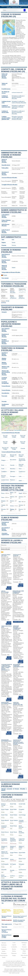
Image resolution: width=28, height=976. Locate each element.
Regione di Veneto (5, 6)
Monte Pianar (13, 826)
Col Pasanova (22, 869)
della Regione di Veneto (20, 26)
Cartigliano (4, 471)
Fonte (2, 468)
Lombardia (14, 947)
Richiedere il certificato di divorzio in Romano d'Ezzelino (18, 112)
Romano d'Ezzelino (21, 20)
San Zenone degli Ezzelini (22, 459)
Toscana (24, 947)
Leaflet (7, 430)
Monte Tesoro (13, 832)
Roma (2, 493)
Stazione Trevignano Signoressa (13, 839)
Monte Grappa (5, 809)
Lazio (14, 942)
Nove (20, 468)
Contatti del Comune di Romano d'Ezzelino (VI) (13, 70)
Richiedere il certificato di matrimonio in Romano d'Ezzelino (18, 107)
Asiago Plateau (14, 852)
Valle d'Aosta (24, 955)
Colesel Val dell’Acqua (21, 839)
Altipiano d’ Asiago (21, 847)
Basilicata (3, 945)
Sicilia (24, 944)
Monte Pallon (13, 809)
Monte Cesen (22, 858)
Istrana (12, 859)
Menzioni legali (9, 969)
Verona (12, 505)
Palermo (12, 496)
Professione (3, 545)
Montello (12, 870)
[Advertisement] (14, 135)
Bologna (3, 501)
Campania (3, 949)
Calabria (4, 947)
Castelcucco (22, 471)
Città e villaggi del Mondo (16, 970)
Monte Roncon (5, 832)
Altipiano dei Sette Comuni (4, 852)
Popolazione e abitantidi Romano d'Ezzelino (11, 324)
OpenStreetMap (17, 430)
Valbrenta (12, 471)
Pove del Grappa (5, 436)
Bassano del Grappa (15, 45)
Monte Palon (4, 815)
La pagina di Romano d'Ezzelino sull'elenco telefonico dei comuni (13, 898)
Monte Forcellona (21, 832)
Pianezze (12, 480)
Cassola (23, 448)
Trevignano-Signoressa (4, 839)
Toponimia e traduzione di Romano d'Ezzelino (13, 285)
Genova (21, 496)
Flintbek (5, 275)
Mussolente (13, 459)
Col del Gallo (22, 804)
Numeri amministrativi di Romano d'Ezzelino (14, 211)
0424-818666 (15, 83)
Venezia (21, 505)
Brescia (21, 509)
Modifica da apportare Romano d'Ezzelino (19, 920)
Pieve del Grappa (21, 465)
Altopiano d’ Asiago (13, 847)
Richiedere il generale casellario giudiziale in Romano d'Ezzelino (17, 118)
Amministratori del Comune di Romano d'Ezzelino (11, 155)
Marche (14, 949)
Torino (2, 497)
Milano (11, 492)
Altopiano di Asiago (4, 847)
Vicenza (14, 245)
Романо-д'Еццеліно (22, 297)
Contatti (6, 970)
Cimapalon (21, 809)
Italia (13, 239)
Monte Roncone (21, 826)
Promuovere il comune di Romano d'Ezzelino (20, 916)
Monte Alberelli (5, 820)
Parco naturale (5, 278)
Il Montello (3, 869)
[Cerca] (25, 10)
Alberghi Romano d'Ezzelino (10, 785)
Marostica (12, 468)
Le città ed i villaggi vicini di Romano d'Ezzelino (12, 412)
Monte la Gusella (3, 804)
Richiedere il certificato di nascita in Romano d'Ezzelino (18, 97)
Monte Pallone (13, 815)
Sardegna (24, 942)
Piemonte (14, 953)
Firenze (12, 501)
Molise (14, 951)
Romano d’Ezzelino (12, 292)
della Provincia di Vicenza (19, 24)
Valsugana (21, 864)
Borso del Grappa (11, 42)
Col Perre (12, 875)
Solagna (3, 460)
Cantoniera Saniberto (4, 826)
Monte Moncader (3, 875)
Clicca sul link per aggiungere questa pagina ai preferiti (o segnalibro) (18, 911)
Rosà (2, 465)
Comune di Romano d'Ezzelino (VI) (11, 15)
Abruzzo (4, 942)
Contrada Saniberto (21, 821)
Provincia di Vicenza (14, 6)
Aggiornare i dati (6, 63)
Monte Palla (13, 804)
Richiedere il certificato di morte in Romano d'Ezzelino (19, 102)
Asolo (20, 480)
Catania (3, 505)
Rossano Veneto (3, 476)
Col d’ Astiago (22, 815)
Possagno (12, 476)
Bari (20, 501)
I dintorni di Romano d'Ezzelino (12, 796)
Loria (20, 476)
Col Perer (21, 875)
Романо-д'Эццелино (13, 297)
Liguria (14, 944)
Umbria (24, 953)
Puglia (14, 955)
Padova (12, 509)
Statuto (13, 267)
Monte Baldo (22, 852)
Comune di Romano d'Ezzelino (11, 251)
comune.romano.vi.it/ (17, 92)
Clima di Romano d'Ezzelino (9, 519)
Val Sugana (13, 864)
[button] (3, 418)
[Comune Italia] (14, 4)
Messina (3, 509)
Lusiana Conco (5, 480)
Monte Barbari (4, 858)
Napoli (20, 493)
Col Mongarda (4, 864)
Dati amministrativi (11, 237)
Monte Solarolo (14, 820)
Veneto (13, 242)
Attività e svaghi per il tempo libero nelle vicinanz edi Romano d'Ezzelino (13, 885)
